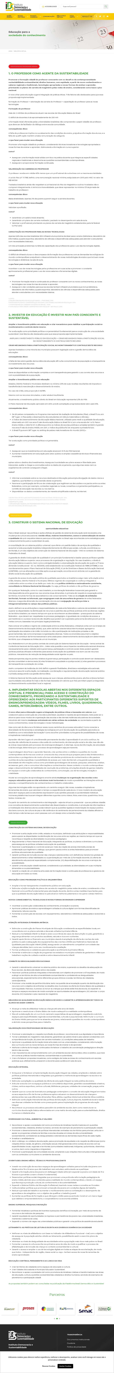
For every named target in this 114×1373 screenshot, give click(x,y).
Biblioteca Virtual (20, 51)
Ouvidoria (71, 1343)
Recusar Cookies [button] (48, 1366)
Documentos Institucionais (78, 1339)
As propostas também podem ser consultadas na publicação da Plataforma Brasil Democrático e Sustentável (56, 1283)
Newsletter (87, 16)
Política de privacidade (76, 1347)
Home (10, 51)
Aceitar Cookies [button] (65, 1366)
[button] (54, 1318)
